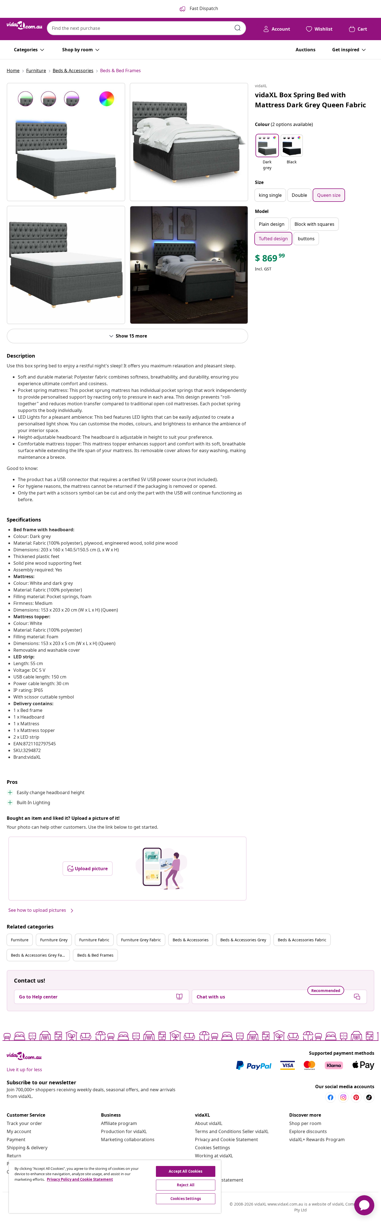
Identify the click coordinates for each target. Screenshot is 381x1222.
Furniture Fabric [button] (94, 939)
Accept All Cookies (185, 1171)
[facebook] (330, 1097)
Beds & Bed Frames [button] (95, 955)
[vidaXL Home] (24, 25)
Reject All (185, 1184)
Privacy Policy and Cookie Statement (80, 1179)
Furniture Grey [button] (53, 939)
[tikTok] (369, 1097)
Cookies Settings (212, 1148)
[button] (267, 152)
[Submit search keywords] (237, 27)
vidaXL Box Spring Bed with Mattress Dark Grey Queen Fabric (310, 99)
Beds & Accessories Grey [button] (243, 939)
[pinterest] (356, 1097)
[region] (115, 1186)
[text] (270, 259)
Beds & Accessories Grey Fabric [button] (40, 955)
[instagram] (343, 1097)
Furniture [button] (19, 939)
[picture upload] (161, 868)
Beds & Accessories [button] (191, 939)
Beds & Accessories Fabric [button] (302, 939)
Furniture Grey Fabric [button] (141, 939)
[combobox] (146, 28)
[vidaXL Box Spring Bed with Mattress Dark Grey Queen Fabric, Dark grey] (66, 142)
